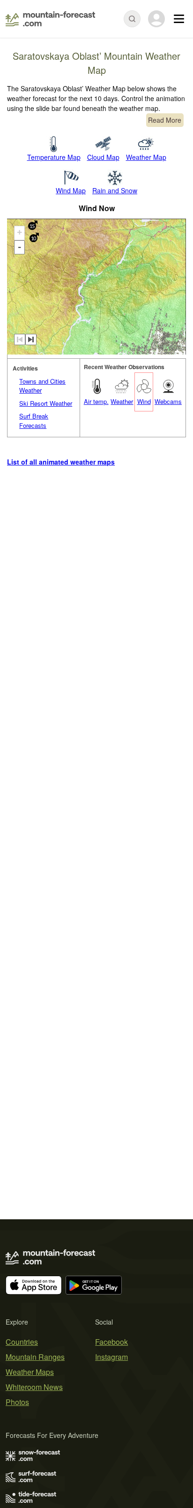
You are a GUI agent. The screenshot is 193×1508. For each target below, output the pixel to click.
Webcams (168, 401)
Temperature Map (54, 157)
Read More (164, 120)
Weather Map (146, 157)
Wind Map (71, 190)
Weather (122, 401)
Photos (17, 1402)
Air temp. (96, 401)
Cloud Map (103, 157)
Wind (144, 401)
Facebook (111, 1341)
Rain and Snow (114, 190)
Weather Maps (30, 1371)
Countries (22, 1341)
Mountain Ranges (35, 1356)
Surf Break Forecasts (33, 420)
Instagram (111, 1356)
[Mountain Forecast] (50, 18)
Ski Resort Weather (45, 403)
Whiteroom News (34, 1387)
